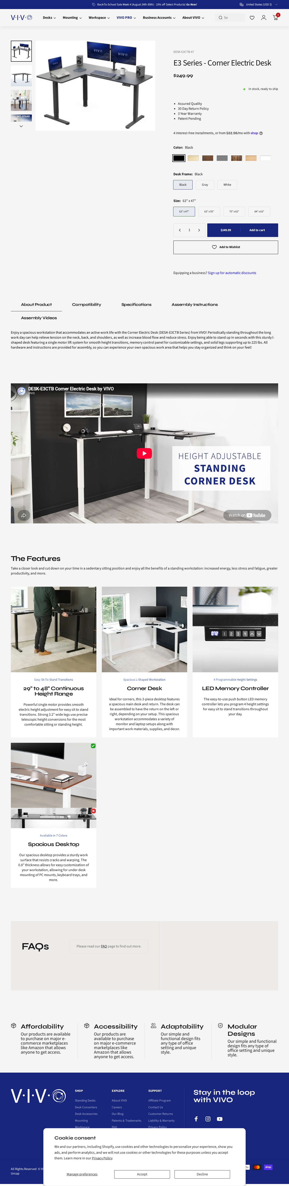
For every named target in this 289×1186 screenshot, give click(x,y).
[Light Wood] (193, 158)
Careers (117, 1108)
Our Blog (118, 1114)
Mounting (81, 1121)
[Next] (143, 85)
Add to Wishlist (229, 247)
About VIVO (119, 1101)
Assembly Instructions (195, 304)
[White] (265, 158)
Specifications (136, 304)
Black (182, 185)
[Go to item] (21, 51)
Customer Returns (160, 1114)
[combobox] (259, 4)
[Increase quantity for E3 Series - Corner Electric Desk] (200, 230)
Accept (142, 1174)
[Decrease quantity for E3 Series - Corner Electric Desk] (179, 230)
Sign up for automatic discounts (232, 272)
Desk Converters (86, 1108)
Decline (202, 1174)
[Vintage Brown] (236, 158)
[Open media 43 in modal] (95, 86)
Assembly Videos (39, 317)
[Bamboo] (251, 158)
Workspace (82, 1127)
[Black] (178, 158)
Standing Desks (85, 1101)
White (227, 185)
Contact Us (155, 1108)
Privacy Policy (102, 1158)
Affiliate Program (159, 1101)
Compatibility (86, 304)
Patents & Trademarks (126, 1121)
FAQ (104, 946)
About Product (36, 304)
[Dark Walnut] (207, 158)
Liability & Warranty (161, 1121)
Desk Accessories (86, 1114)
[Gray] (222, 158)
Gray (205, 185)
